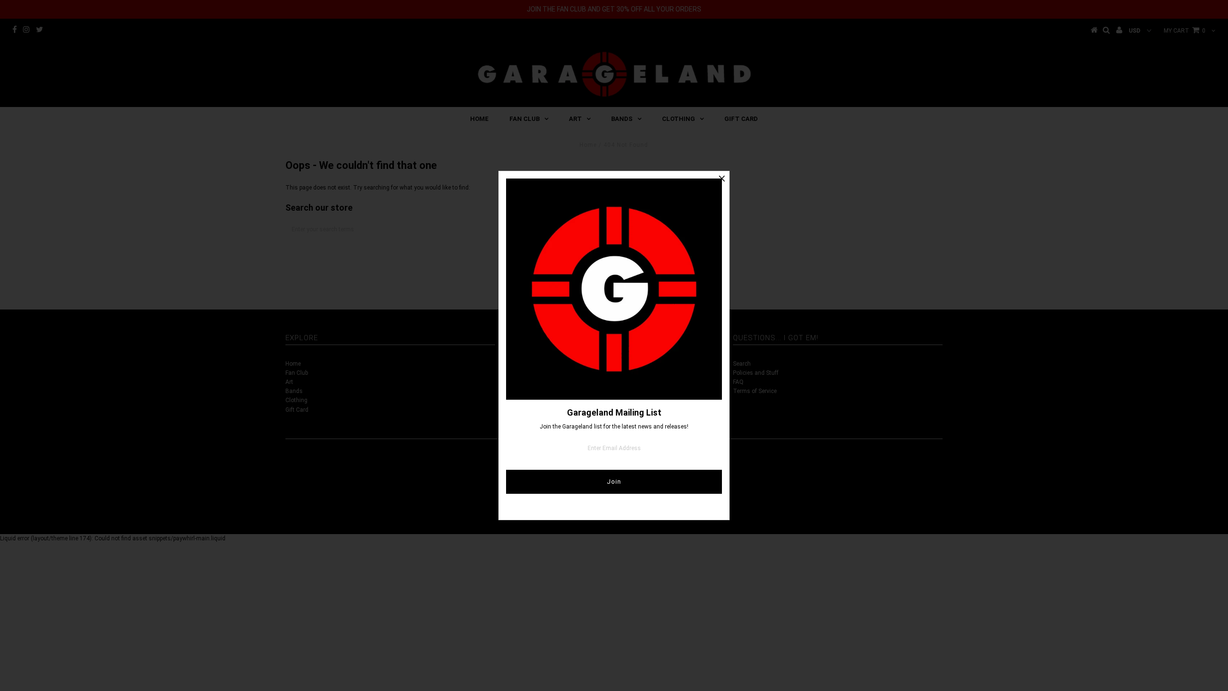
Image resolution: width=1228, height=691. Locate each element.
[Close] (722, 178)
